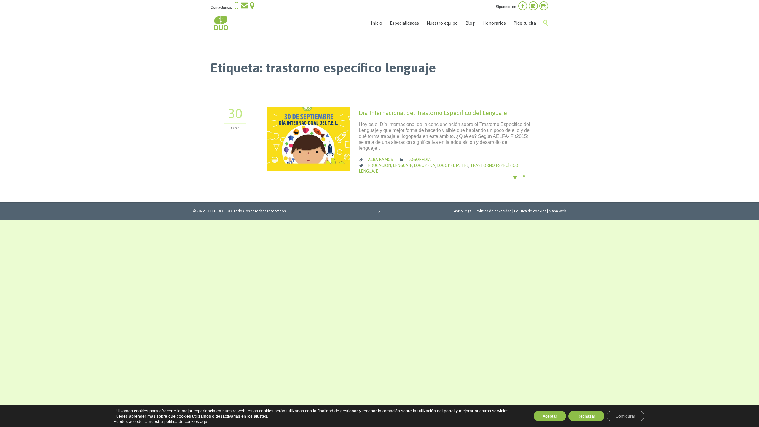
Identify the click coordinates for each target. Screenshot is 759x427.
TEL (464, 165)
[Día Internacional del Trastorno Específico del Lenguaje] (308, 139)
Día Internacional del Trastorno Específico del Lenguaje (433, 112)
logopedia (448, 165)
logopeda (424, 165)
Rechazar (586, 416)
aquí (204, 421)
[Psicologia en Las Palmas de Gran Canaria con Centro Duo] (221, 23)
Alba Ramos (380, 159)
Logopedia (419, 159)
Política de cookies (530, 211)
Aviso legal (463, 211)
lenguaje (402, 165)
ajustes (260, 416)
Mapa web (557, 211)
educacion (379, 165)
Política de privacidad (493, 211)
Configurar (625, 416)
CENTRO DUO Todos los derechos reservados (247, 211)
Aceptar (550, 416)
